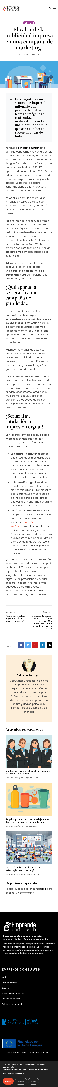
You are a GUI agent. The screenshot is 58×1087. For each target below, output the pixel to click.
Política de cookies (11, 998)
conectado (39, 889)
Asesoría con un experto (14, 993)
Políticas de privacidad (13, 1004)
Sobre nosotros (9, 982)
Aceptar (8, 1081)
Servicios (6, 988)
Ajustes (33, 1081)
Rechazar (21, 1081)
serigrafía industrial (30, 147)
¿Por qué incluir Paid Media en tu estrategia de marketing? (24, 869)
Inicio (4, 977)
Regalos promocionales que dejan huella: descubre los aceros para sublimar (29, 820)
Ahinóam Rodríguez (29, 675)
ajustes (23, 1073)
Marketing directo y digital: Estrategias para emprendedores (28, 772)
